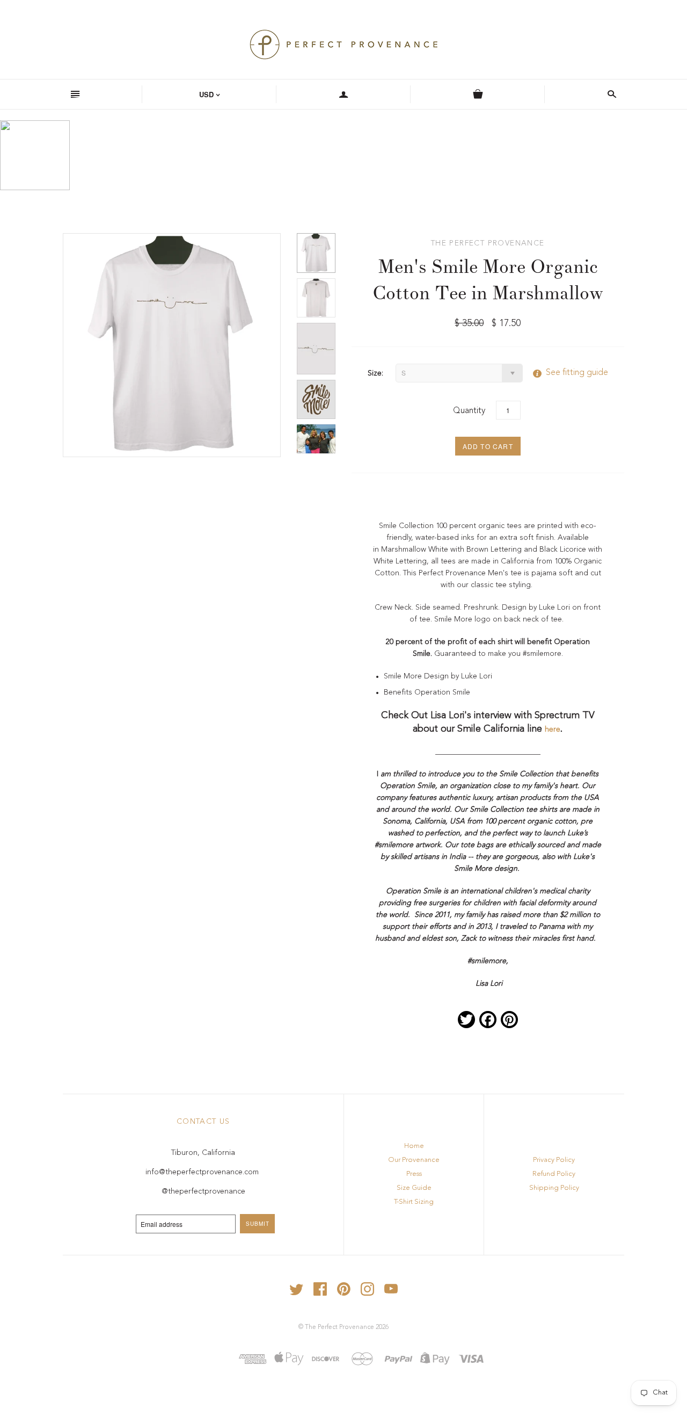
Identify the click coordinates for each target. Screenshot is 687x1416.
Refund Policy (553, 1174)
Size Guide (414, 1187)
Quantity (469, 411)
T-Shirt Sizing (414, 1201)
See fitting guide (566, 372)
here (552, 729)
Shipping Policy (554, 1187)
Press (414, 1174)
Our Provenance (414, 1160)
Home (414, 1146)
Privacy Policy (554, 1160)
